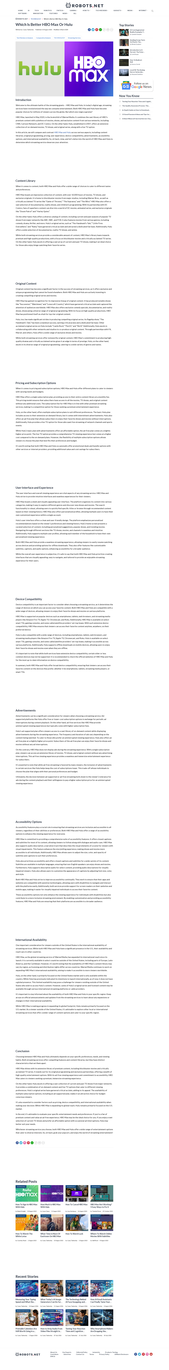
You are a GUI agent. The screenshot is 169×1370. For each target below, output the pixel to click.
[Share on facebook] (89, 29)
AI (28, 10)
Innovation (38, 13)
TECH (37, 10)
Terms (91, 1354)
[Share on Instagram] (24, 1142)
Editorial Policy (81, 1352)
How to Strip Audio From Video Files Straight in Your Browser (51, 1331)
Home (20, 10)
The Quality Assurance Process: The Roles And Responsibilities (135, 106)
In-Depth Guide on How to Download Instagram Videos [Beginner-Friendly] (135, 110)
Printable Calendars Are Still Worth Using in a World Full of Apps (26, 1331)
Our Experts (66, 1352)
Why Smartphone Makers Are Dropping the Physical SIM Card (101, 1331)
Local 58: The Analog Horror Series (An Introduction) (137, 71)
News (65, 13)
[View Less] (111, 29)
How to (86, 10)
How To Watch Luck (74, 1234)
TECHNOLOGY (59, 38)
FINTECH (60, 10)
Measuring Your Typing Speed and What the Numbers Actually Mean (26, 1302)
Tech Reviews (101, 10)
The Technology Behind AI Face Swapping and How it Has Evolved (76, 1302)
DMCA (52, 1356)
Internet (143, 10)
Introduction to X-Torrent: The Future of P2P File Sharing (137, 51)
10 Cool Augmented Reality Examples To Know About (137, 31)
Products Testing (111, 1352)
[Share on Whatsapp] (100, 29)
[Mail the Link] (107, 29)
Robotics (48, 10)
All (75, 13)
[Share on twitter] (93, 29)
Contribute (54, 1354)
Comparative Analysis (43, 38)
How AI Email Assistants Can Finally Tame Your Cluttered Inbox (101, 1302)
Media (130, 10)
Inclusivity (96, 1352)
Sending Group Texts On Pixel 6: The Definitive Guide (137, 41)
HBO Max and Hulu (62, 132)
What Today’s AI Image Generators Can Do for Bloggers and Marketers (51, 1302)
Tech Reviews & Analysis (25, 38)
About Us (53, 1352)
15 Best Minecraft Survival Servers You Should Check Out (136, 119)
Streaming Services (74, 38)
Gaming (73, 10)
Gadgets (117, 10)
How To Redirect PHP (136, 61)
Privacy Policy (104, 1354)
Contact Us (80, 1354)
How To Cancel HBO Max (77, 1204)
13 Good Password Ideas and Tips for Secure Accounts (135, 114)
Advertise (67, 1354)
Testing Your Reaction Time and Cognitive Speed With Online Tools (76, 1331)
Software (22, 13)
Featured (53, 13)
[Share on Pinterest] (96, 29)
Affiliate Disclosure (121, 1354)
